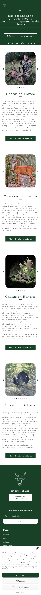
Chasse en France (20, 94)
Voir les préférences (20, 587)
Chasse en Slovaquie (20, 196)
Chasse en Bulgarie (20, 405)
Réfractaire (20, 581)
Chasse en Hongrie (20, 297)
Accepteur (20, 575)
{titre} (17, 592)
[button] (38, 549)
